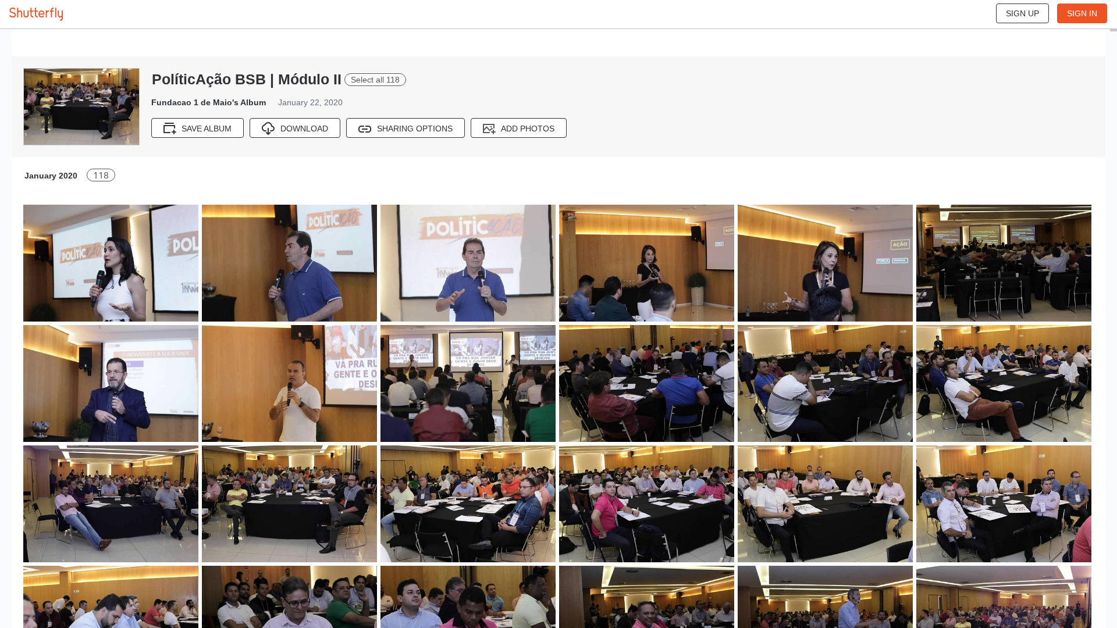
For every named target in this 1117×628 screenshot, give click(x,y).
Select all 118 (375, 79)
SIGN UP (1022, 13)
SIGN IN (1082, 13)
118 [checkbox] (101, 175)
